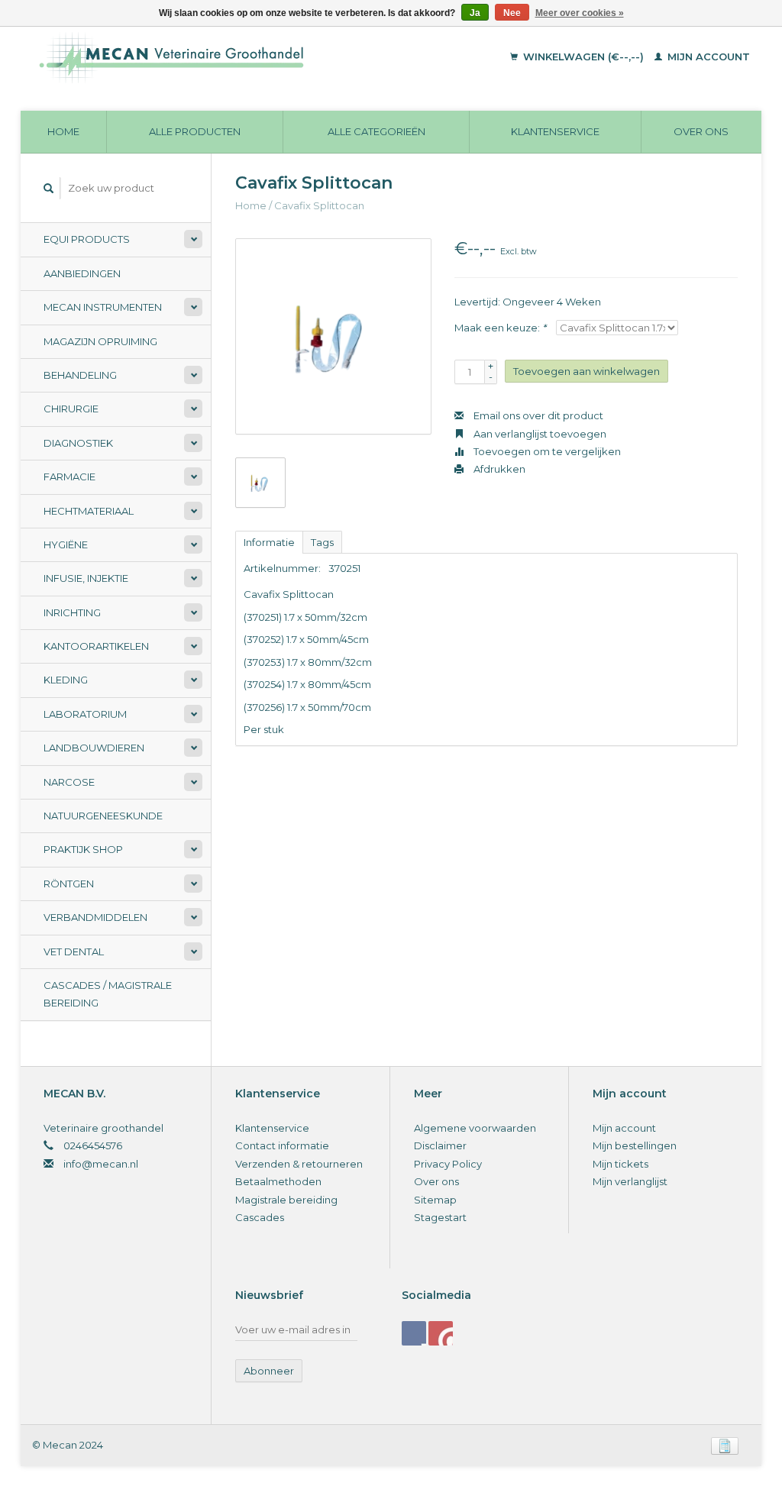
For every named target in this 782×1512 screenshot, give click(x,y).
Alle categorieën (376, 131)
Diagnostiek (78, 443)
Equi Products (87, 239)
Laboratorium (85, 714)
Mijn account (707, 56)
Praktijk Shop (83, 849)
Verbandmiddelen (95, 917)
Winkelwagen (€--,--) (583, 56)
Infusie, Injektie (86, 578)
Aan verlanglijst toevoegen (538, 434)
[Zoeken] (48, 188)
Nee (512, 13)
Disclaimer (440, 1145)
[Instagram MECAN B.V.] (440, 1333)
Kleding (66, 680)
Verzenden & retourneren (299, 1164)
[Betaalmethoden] (724, 1445)
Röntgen (69, 883)
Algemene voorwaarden (475, 1128)
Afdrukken (498, 469)
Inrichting (72, 612)
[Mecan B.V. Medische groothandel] (233, 57)
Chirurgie (71, 408)
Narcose (69, 782)
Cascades (259, 1217)
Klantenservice (555, 131)
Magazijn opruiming (100, 341)
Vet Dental (74, 951)
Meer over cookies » (579, 13)
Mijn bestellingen (635, 1145)
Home (63, 131)
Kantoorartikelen (96, 646)
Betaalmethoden (278, 1181)
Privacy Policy (448, 1164)
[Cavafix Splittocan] (333, 336)
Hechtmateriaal (89, 511)
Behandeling (80, 375)
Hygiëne (66, 544)
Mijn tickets (620, 1164)
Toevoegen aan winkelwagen (586, 371)
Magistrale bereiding (286, 1200)
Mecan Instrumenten (103, 307)
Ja (475, 13)
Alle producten (195, 131)
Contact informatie (282, 1145)
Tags (322, 542)
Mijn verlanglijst (630, 1181)
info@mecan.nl (100, 1164)
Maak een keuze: (500, 327)
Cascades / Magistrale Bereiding (108, 994)
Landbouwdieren (94, 747)
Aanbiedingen (82, 273)
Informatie (269, 542)
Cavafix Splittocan (319, 205)
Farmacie (69, 476)
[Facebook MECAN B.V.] (414, 1333)
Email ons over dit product (537, 415)
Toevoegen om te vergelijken (546, 451)
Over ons (701, 131)
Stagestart (440, 1217)
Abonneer (269, 1371)
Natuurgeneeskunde (103, 815)
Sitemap (435, 1200)
